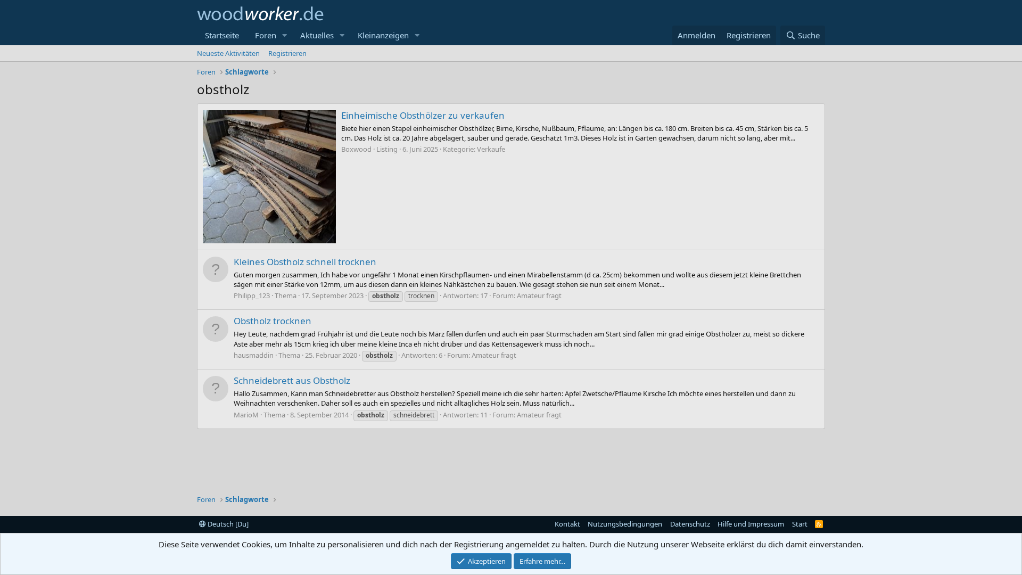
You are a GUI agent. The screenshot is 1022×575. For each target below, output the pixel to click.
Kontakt (567, 524)
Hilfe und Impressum (751, 524)
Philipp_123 (252, 295)
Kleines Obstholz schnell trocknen (305, 262)
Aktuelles (317, 35)
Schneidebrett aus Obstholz (292, 380)
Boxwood (356, 149)
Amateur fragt (539, 295)
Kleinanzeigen (383, 35)
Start (799, 524)
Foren (265, 35)
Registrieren (287, 53)
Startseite (222, 35)
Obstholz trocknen (272, 321)
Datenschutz (690, 524)
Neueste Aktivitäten (228, 53)
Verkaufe (491, 149)
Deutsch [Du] (227, 524)
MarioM (246, 415)
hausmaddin (254, 355)
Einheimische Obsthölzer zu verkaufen (423, 115)
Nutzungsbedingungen (625, 524)
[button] (284, 35)
